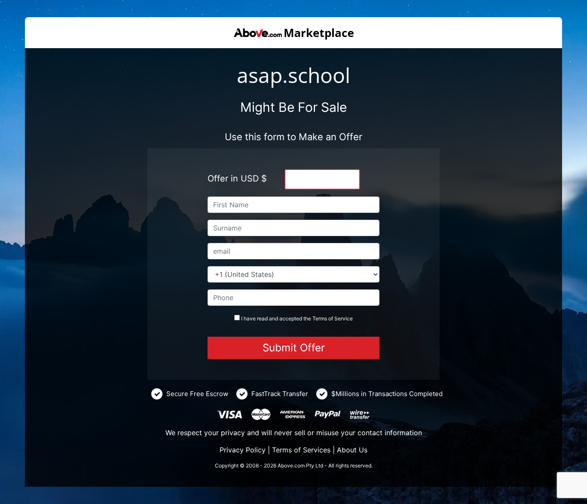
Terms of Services (301, 450)
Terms (319, 318)
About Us (352, 450)
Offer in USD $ (237, 178)
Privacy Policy (243, 450)
